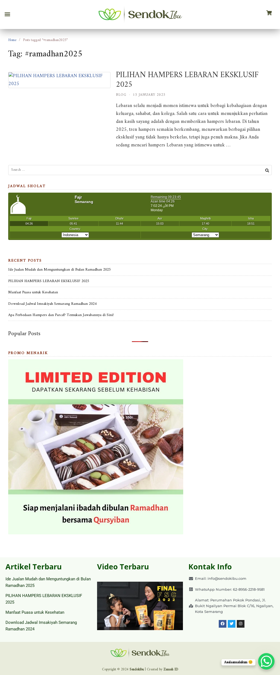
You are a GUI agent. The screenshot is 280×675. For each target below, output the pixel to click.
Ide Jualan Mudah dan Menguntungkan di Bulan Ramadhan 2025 (59, 269)
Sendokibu (137, 669)
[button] (7, 14)
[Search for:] (140, 170)
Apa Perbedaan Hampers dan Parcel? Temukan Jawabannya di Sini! (61, 315)
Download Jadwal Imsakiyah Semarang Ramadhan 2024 (52, 303)
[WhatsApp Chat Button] (266, 661)
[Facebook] (222, 624)
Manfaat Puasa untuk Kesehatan (33, 292)
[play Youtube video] (140, 606)
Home (12, 40)
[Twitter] (231, 624)
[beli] (269, 13)
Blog (121, 95)
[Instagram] (240, 624)
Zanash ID (171, 669)
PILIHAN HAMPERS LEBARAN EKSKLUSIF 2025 (187, 80)
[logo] (140, 14)
